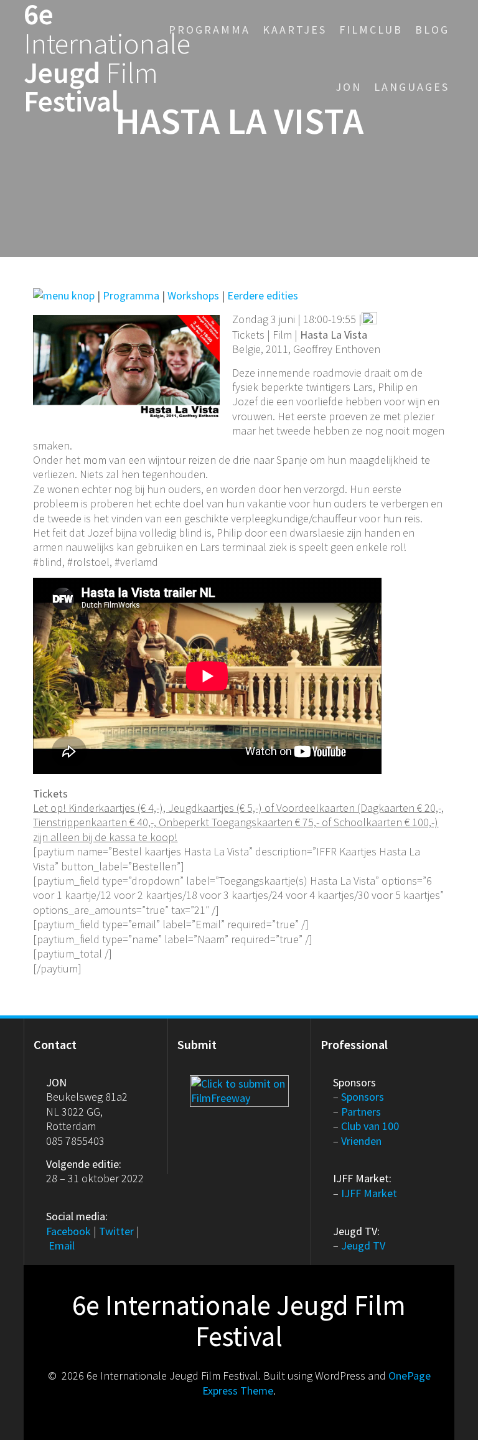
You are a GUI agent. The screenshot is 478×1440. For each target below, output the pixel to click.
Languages (411, 87)
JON (348, 87)
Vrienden (361, 1141)
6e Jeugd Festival (107, 58)
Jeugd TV (363, 1245)
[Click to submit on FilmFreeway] (239, 1082)
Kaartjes (295, 29)
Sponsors (362, 1096)
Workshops (193, 295)
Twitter (116, 1231)
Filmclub (371, 29)
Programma (209, 29)
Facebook (68, 1231)
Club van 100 (370, 1126)
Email (62, 1245)
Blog (432, 29)
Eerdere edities (262, 295)
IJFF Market (369, 1193)
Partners (361, 1111)
